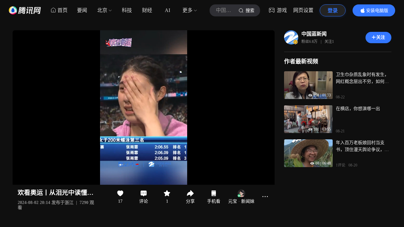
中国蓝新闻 (314, 34)
